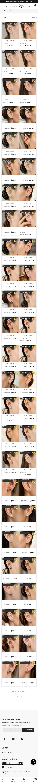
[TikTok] (22, 738)
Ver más (19, 697)
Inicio (2, 10)
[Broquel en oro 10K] (10, 30)
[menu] (2, 6)
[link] (13, 780)
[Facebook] (4, 738)
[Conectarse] (30, 6)
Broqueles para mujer (10, 10)
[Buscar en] (7, 6)
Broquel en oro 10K (10, 40)
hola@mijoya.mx (10, 767)
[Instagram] (13, 738)
